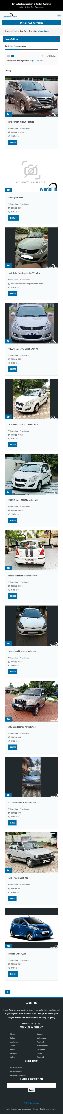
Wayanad (40, 1057)
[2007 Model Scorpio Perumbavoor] (31, 701)
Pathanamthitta (42, 1045)
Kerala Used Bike (16, 1071)
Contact (35, 1109)
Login (21, 7)
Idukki (12, 1045)
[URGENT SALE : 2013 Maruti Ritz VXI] (31, 474)
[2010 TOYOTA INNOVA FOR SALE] (31, 96)
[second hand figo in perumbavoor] (31, 626)
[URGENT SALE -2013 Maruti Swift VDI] (31, 323)
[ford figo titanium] (31, 172)
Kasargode (13, 1053)
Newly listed (11, 60)
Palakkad (40, 1042)
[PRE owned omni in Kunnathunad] (31, 777)
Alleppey (13, 1034)
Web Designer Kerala (31, 1103)
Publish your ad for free (31, 22)
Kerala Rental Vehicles (18, 1075)
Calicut (12, 1038)
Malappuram (41, 1038)
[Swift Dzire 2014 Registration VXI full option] (31, 247)
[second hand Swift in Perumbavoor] (31, 550)
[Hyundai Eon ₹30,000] (31, 928)
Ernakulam (14, 1042)
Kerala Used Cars (16, 1067)
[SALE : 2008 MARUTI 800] (31, 852)
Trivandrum (41, 1049)
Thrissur (39, 1053)
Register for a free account (34, 7)
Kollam (12, 1057)
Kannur (12, 1049)
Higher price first (36, 60)
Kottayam (40, 1034)
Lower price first (23, 60)
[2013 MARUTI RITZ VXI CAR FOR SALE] (31, 399)
